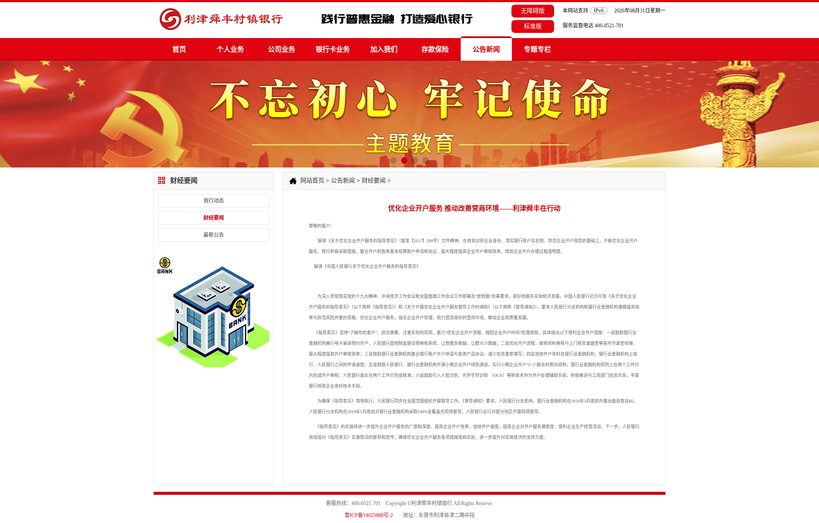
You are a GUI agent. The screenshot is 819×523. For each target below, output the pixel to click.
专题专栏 (537, 49)
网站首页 (312, 180)
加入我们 (384, 49)
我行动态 (213, 201)
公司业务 (281, 49)
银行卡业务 (333, 49)
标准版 (533, 26)
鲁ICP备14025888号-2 (369, 515)
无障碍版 (533, 11)
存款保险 (435, 49)
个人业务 (230, 49)
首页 (179, 49)
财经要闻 (213, 218)
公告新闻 (486, 49)
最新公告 (213, 235)
